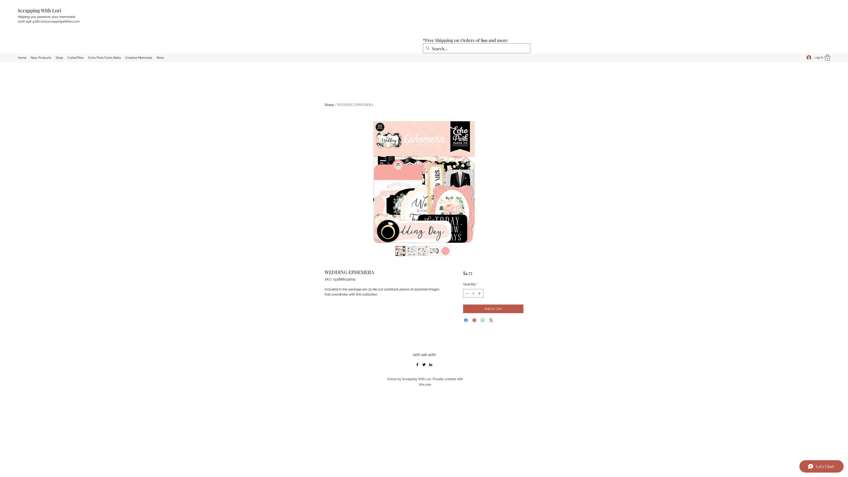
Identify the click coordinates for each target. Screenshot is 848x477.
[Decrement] (467, 293)
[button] (827, 57)
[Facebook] (417, 364)
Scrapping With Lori (39, 10)
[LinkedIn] (430, 364)
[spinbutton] (473, 293)
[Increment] (480, 293)
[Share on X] (491, 320)
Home (329, 104)
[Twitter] (424, 364)
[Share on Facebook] (466, 320)
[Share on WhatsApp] (482, 320)
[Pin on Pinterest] (474, 320)
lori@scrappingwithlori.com (60, 21)
